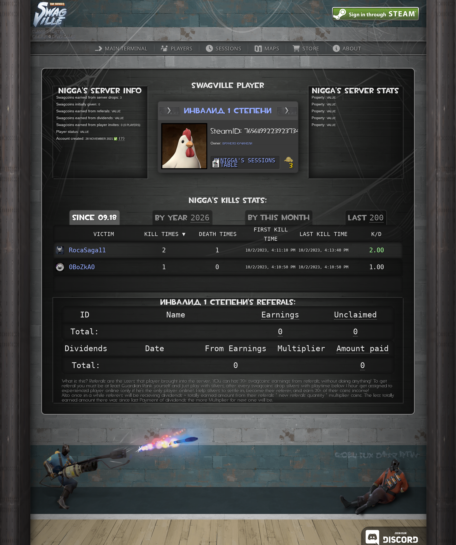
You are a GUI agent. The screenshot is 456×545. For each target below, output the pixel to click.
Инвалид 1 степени (228, 110)
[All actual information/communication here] (408, 536)
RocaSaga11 (87, 250)
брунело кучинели (237, 143)
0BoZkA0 (82, 267)
